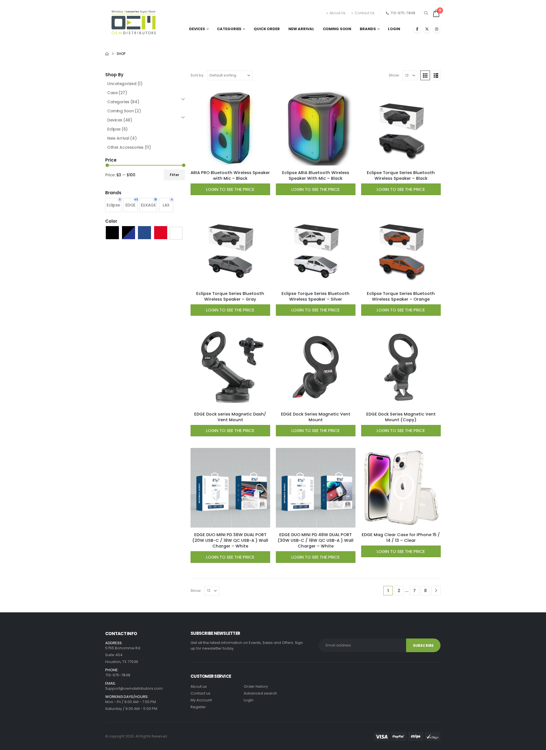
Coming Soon (337, 29)
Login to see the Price (230, 189)
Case (117, 93)
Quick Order (267, 29)
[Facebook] (417, 29)
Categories (229, 29)
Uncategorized (124, 83)
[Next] (436, 590)
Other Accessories (129, 147)
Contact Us (365, 13)
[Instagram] (436, 29)
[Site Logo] (133, 23)
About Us (338, 13)
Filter (174, 174)
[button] (426, 13)
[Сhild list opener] (183, 99)
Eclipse (117, 129)
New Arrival (301, 29)
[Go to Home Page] (107, 53)
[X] (427, 29)
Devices (197, 29)
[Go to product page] (230, 126)
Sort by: (197, 75)
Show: (394, 75)
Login (394, 29)
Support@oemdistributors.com (134, 688)
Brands (368, 29)
